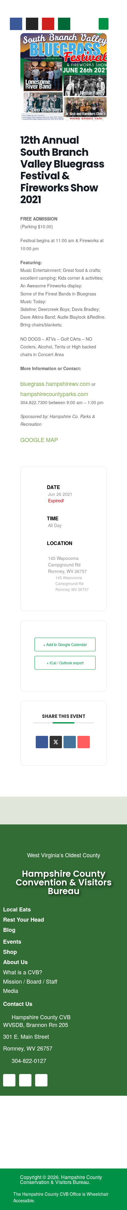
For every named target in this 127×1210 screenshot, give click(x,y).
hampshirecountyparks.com (54, 394)
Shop (10, 952)
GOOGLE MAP (39, 439)
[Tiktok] (64, 24)
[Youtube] (48, 24)
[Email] (83, 742)
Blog (9, 930)
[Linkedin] (69, 742)
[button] (104, 24)
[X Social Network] (56, 742)
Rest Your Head (23, 919)
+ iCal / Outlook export (65, 662)
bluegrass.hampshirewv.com (55, 383)
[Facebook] (16, 24)
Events (12, 941)
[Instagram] (32, 24)
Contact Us (17, 1004)
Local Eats (17, 909)
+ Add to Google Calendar (65, 644)
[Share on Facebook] (42, 742)
